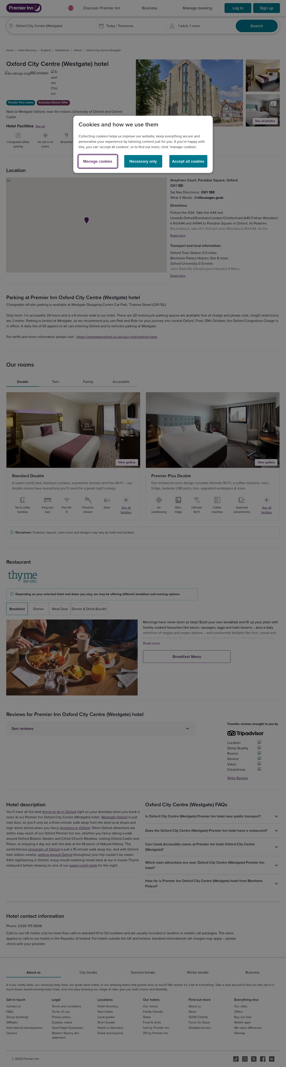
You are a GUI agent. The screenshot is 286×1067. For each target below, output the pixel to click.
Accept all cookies (188, 161)
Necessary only (143, 161)
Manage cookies (97, 161)
